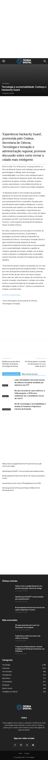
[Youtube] (33, 745)
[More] (25, 348)
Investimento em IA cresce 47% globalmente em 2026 (21, 483)
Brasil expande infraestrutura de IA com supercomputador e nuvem (23, 477)
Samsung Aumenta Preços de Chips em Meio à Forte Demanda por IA (21, 489)
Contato (26, 753)
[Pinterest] (15, 348)
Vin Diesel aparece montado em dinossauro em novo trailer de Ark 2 (35, 364)
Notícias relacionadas (11, 374)
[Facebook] (4, 348)
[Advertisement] (24, 4)
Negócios (5, 396)
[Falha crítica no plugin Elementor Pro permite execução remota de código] (7, 589)
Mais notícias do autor (30, 374)
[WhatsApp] (20, 348)
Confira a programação (11, 295)
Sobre (20, 753)
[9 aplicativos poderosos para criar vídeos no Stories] (7, 639)
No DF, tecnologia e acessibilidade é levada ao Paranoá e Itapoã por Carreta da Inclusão (30, 406)
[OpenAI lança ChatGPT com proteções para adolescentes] (7, 599)
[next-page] (7, 414)
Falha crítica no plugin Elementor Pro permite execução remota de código (22, 465)
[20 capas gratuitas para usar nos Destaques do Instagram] (7, 628)
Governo (5, 385)
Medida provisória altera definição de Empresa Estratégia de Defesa (11, 364)
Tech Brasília (5, 83)
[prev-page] (3, 414)
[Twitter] (9, 348)
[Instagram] (21, 745)
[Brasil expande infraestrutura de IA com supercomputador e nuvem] (7, 610)
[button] (3, 61)
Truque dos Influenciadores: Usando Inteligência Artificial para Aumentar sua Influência (30, 649)
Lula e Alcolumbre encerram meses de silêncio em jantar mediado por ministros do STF (30, 382)
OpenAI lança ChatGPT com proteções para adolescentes (23, 471)
